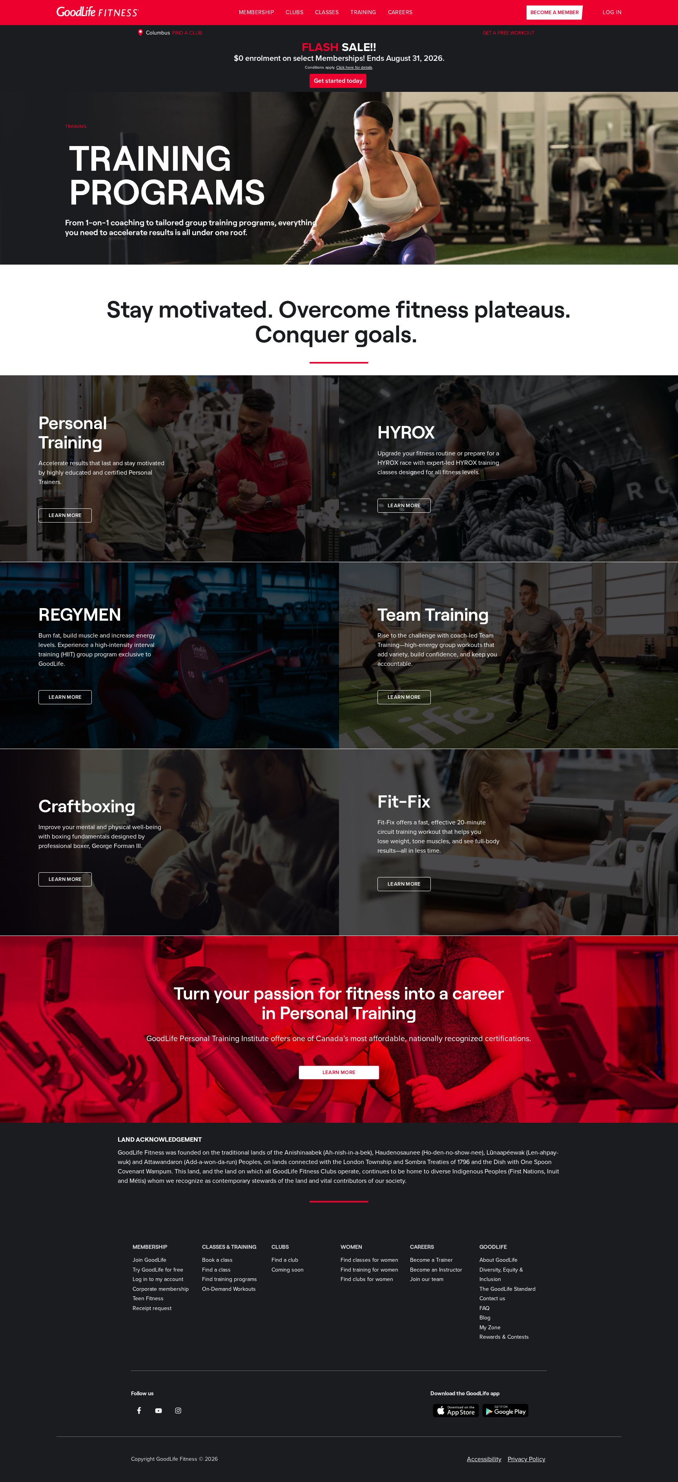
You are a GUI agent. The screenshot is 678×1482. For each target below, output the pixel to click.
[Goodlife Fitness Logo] (97, 12)
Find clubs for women (367, 1279)
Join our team (426, 1279)
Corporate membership (161, 1289)
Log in (612, 12)
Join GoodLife (149, 1260)
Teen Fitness (148, 1298)
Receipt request (152, 1308)
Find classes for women (369, 1260)
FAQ (484, 1308)
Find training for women (369, 1269)
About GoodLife (498, 1260)
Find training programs (229, 1279)
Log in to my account (158, 1279)
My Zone (490, 1327)
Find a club (285, 1260)
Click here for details (354, 67)
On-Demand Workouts (229, 1289)
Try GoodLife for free (158, 1269)
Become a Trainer (431, 1260)
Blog (484, 1317)
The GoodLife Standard (507, 1289)
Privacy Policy (526, 1459)
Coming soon (288, 1269)
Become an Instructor (436, 1269)
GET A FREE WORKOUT (508, 33)
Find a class (216, 1269)
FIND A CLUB (187, 33)
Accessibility (484, 1459)
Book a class (217, 1260)
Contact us (492, 1298)
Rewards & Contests (504, 1337)
